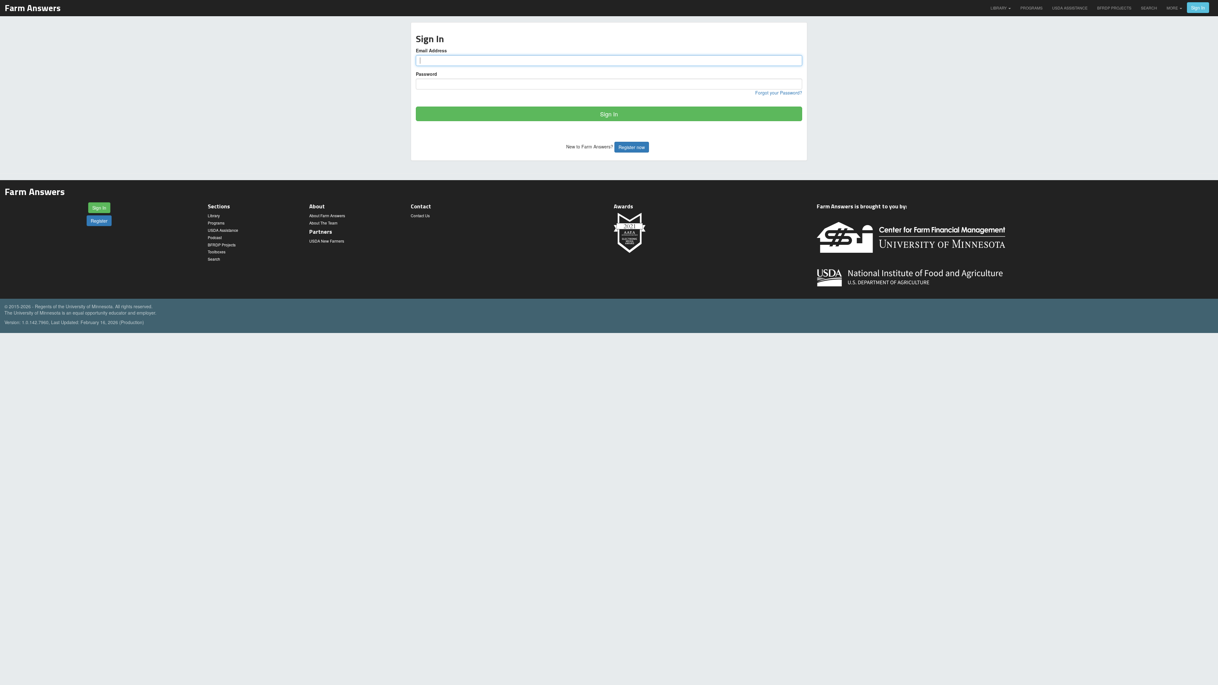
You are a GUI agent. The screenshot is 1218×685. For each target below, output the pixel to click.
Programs (1031, 7)
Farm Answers (33, 8)
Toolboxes (217, 251)
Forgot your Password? (778, 92)
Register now (632, 147)
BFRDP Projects (1114, 7)
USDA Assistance (1070, 7)
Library (999, 7)
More (1173, 7)
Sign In (1198, 7)
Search (1149, 7)
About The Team (323, 222)
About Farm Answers (327, 215)
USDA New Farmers (326, 241)
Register (99, 221)
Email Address (431, 50)
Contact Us (420, 215)
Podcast (215, 237)
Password (426, 74)
